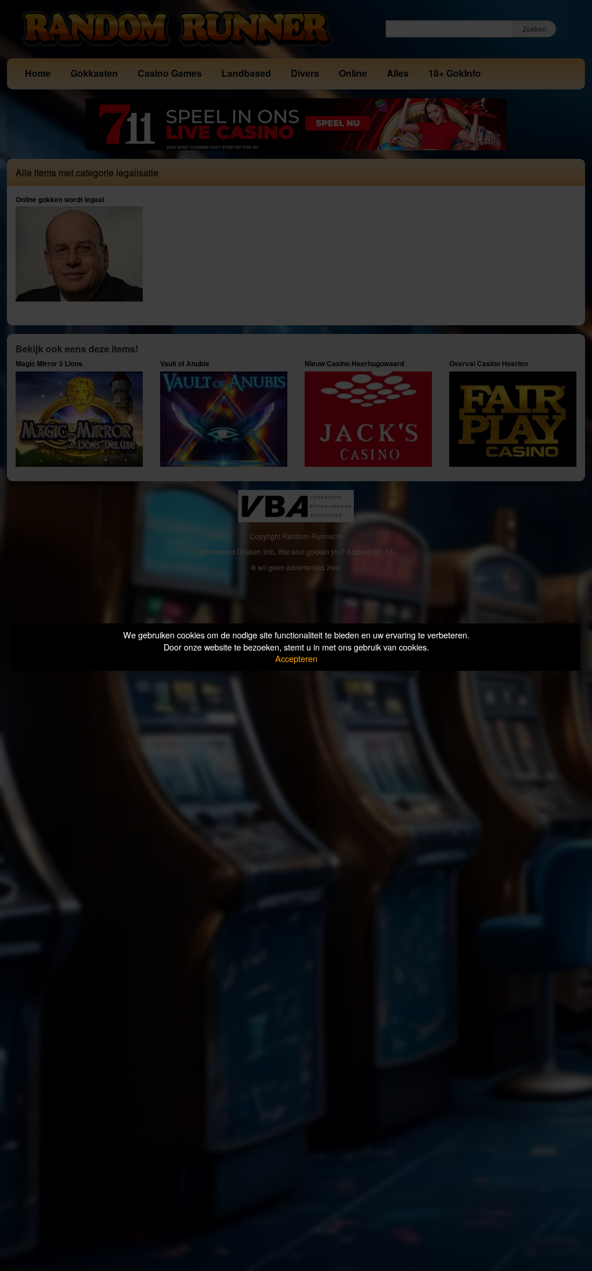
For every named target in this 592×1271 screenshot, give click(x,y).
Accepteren (296, 658)
